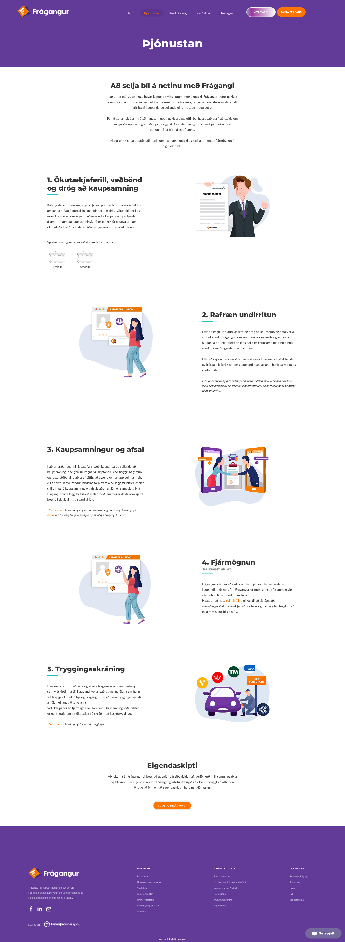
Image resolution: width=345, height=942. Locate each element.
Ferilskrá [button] (57, 266)
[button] (57, 257)
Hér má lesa (54, 510)
